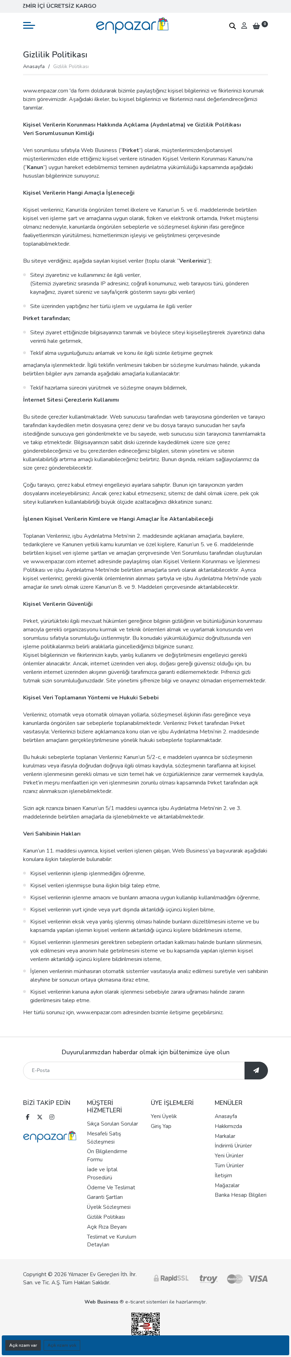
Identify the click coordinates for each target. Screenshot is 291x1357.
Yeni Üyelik (164, 1116)
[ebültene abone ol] (256, 1070)
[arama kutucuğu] (232, 26)
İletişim (223, 1175)
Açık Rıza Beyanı (107, 1226)
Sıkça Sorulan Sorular (112, 1123)
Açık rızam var (23, 1345)
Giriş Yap (161, 1126)
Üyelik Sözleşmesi (109, 1207)
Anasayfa (34, 66)
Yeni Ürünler (229, 1155)
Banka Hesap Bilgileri (241, 1195)
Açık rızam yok (62, 1345)
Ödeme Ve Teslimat (111, 1187)
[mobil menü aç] (29, 25)
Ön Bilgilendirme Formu (107, 1155)
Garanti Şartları (105, 1197)
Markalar (225, 1136)
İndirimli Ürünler (233, 1145)
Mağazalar (227, 1185)
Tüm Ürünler (229, 1165)
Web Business (101, 1302)
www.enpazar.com (53, 561)
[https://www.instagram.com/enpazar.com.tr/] (51, 1117)
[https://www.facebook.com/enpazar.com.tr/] (27, 1117)
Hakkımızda (228, 1126)
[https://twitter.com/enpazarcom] (39, 1117)
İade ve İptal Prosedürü (102, 1173)
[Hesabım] (244, 25)
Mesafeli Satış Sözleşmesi (104, 1137)
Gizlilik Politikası (106, 1217)
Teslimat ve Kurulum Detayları (111, 1241)
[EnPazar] (132, 25)
